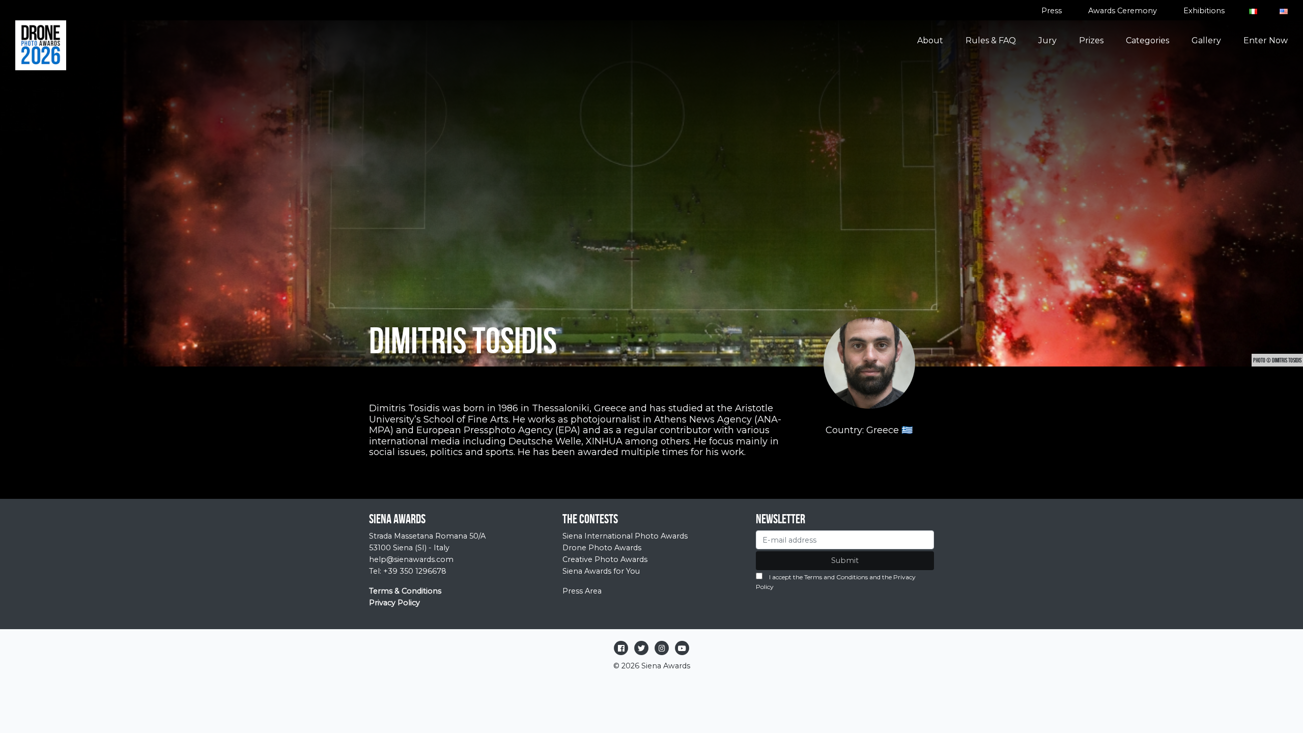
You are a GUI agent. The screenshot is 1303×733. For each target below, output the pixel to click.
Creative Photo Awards (604, 559)
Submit (845, 560)
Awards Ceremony (1122, 10)
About (930, 40)
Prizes (1091, 40)
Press (1051, 10)
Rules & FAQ (991, 40)
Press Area (582, 591)
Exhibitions (1204, 10)
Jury (1047, 40)
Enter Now (1265, 40)
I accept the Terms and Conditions (818, 577)
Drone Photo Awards (601, 547)
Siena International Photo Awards (625, 536)
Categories (1147, 40)
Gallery (1206, 40)
